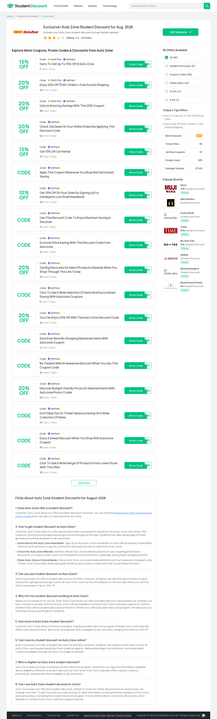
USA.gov (110, 715)
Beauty (92, 6)
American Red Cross (94, 715)
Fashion (78, 6)
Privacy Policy (34, 715)
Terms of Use (54, 715)
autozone (48, 16)
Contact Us (72, 715)
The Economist (123, 715)
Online (184, 192)
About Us (17, 715)
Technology (110, 6)
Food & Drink (61, 6)
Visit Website (178, 32)
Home (10, 16)
